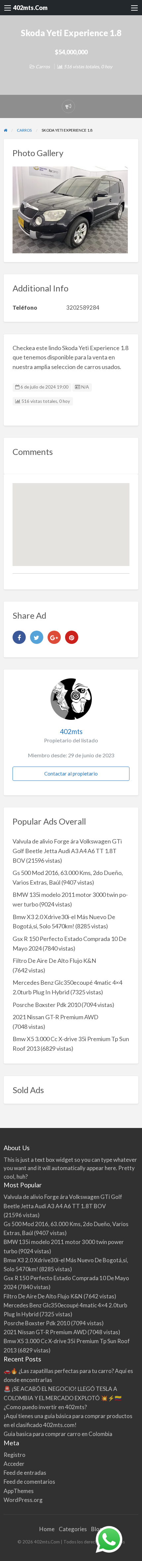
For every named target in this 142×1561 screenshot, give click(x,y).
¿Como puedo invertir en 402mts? (45, 1407)
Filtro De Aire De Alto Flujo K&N (54, 960)
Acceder (14, 1463)
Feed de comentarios (29, 1481)
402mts (71, 731)
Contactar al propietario (71, 774)
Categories (73, 1529)
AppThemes (19, 1490)
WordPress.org (23, 1499)
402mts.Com (30, 7)
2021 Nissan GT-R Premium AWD (55, 1017)
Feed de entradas (25, 1472)
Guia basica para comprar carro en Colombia (58, 1433)
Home (46, 1529)
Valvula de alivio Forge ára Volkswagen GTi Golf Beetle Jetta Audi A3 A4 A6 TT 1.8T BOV (67, 851)
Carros (43, 66)
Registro (14, 1454)
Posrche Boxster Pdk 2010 (47, 1004)
